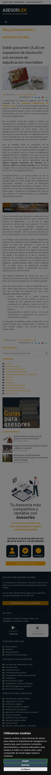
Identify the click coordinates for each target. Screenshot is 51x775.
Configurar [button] (25, 769)
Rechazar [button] (25, 765)
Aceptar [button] (25, 761)
